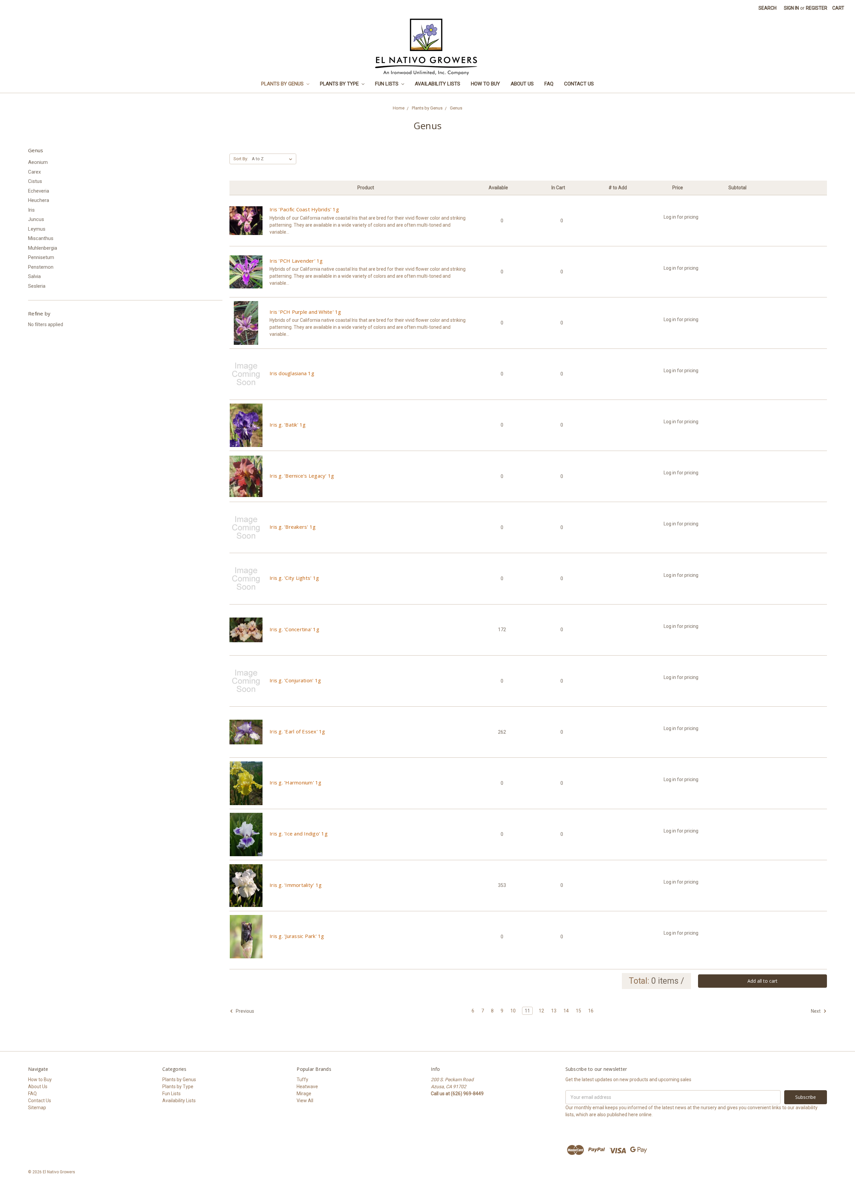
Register (816, 8)
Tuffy (302, 1079)
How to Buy (485, 84)
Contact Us (579, 84)
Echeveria (38, 191)
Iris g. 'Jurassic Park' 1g (297, 936)
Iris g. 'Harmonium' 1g (296, 782)
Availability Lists (437, 84)
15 (578, 1010)
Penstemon (40, 267)
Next (816, 1010)
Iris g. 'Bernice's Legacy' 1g (302, 475)
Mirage (304, 1093)
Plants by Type (340, 84)
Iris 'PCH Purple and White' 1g (305, 311)
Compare (246, 226)
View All (305, 1100)
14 (566, 1010)
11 (527, 1010)
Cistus (35, 181)
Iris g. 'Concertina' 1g (294, 629)
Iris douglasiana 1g (292, 373)
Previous (244, 1010)
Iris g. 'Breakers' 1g (293, 526)
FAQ (548, 84)
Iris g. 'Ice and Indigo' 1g (299, 833)
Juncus (36, 219)
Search (767, 8)
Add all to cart (762, 981)
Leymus (36, 229)
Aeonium (38, 162)
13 (553, 1010)
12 (541, 1010)
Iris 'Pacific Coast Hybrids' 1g (304, 209)
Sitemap (37, 1107)
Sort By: (240, 158)
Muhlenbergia (42, 248)
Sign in (791, 8)
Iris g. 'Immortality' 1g (296, 885)
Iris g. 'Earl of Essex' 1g (297, 731)
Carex (34, 172)
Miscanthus (40, 238)
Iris (31, 210)
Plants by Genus (283, 84)
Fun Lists (387, 84)
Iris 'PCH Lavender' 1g (296, 260)
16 (590, 1010)
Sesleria (36, 286)
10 (513, 1010)
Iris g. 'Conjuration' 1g (295, 680)
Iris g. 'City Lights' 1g (294, 577)
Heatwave (307, 1086)
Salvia (34, 276)
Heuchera (38, 200)
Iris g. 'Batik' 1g (288, 424)
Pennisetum (41, 257)
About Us (522, 84)
